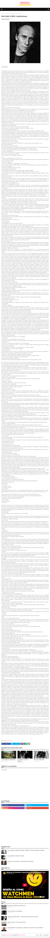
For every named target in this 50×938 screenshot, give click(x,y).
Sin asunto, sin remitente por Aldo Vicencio (16, 905)
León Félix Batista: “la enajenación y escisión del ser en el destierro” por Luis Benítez (25, 927)
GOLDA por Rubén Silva (39, 759)
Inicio (2, 13)
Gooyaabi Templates (22, 935)
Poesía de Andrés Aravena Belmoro (14, 911)
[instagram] (13, 808)
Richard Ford (6, 13)
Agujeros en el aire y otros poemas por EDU (16, 922)
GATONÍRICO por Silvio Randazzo (23, 760)
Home (37, 935)
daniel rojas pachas (5, 19)
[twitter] (37, 805)
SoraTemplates (8, 935)
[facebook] (13, 805)
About (41, 935)
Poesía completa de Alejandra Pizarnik (15, 855)
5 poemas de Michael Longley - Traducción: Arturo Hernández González (22, 916)
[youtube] (37, 808)
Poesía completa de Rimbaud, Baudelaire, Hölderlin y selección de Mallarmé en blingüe (25, 850)
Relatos (5, 740)
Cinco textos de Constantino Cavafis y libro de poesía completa (20, 861)
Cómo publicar (46, 935)
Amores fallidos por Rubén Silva (8, 759)
